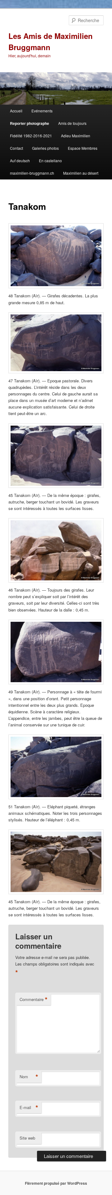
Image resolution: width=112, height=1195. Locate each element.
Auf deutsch (20, 160)
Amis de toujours (72, 123)
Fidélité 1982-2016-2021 (31, 135)
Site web (27, 1138)
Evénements (42, 110)
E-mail (29, 1107)
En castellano (50, 160)
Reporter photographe (29, 123)
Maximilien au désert (80, 173)
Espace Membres (82, 148)
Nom (29, 1077)
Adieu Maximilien (75, 135)
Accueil (16, 110)
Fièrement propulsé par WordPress (56, 1183)
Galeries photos (45, 148)
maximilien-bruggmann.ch (32, 173)
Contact (16, 148)
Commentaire (34, 999)
